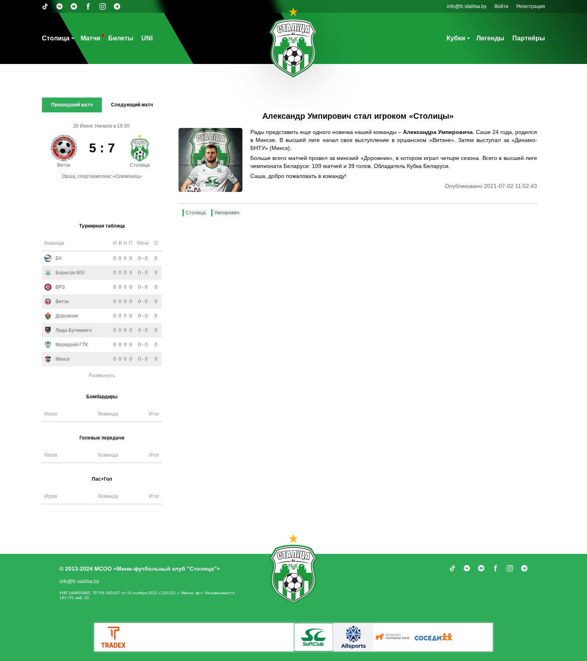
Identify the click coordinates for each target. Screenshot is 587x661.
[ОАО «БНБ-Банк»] (393, 637)
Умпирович (226, 213)
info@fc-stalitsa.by (466, 6)
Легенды (490, 38)
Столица (55, 38)
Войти (501, 6)
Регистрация (530, 6)
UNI (147, 38)
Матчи (90, 38)
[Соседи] (433, 637)
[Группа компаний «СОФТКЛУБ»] (313, 637)
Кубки (455, 38)
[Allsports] (353, 637)
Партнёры (528, 38)
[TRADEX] (113, 637)
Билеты (120, 38)
